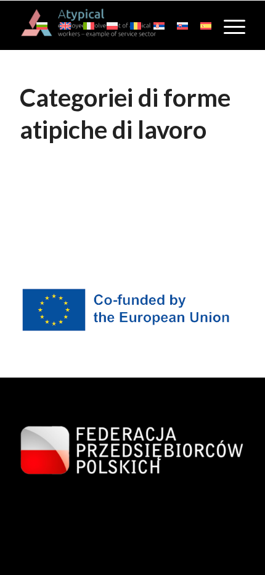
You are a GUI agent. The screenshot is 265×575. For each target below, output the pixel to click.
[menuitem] (228, 25)
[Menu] (228, 25)
